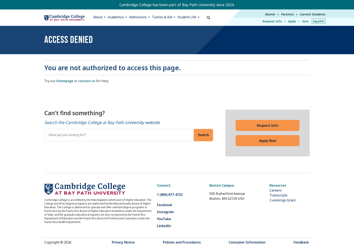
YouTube (164, 219)
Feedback (301, 242)
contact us (86, 81)
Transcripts (278, 195)
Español (318, 21)
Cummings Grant (283, 200)
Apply (292, 21)
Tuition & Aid (162, 17)
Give (305, 21)
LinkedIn (164, 226)
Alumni (270, 14)
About (97, 17)
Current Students (312, 14)
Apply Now (267, 140)
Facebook (164, 205)
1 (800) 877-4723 (170, 194)
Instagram (165, 212)
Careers (276, 190)
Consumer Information (247, 242)
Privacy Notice (123, 242)
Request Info (272, 21)
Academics (116, 17)
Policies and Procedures (182, 242)
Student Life (186, 17)
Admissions (138, 17)
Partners (287, 14)
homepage (64, 81)
